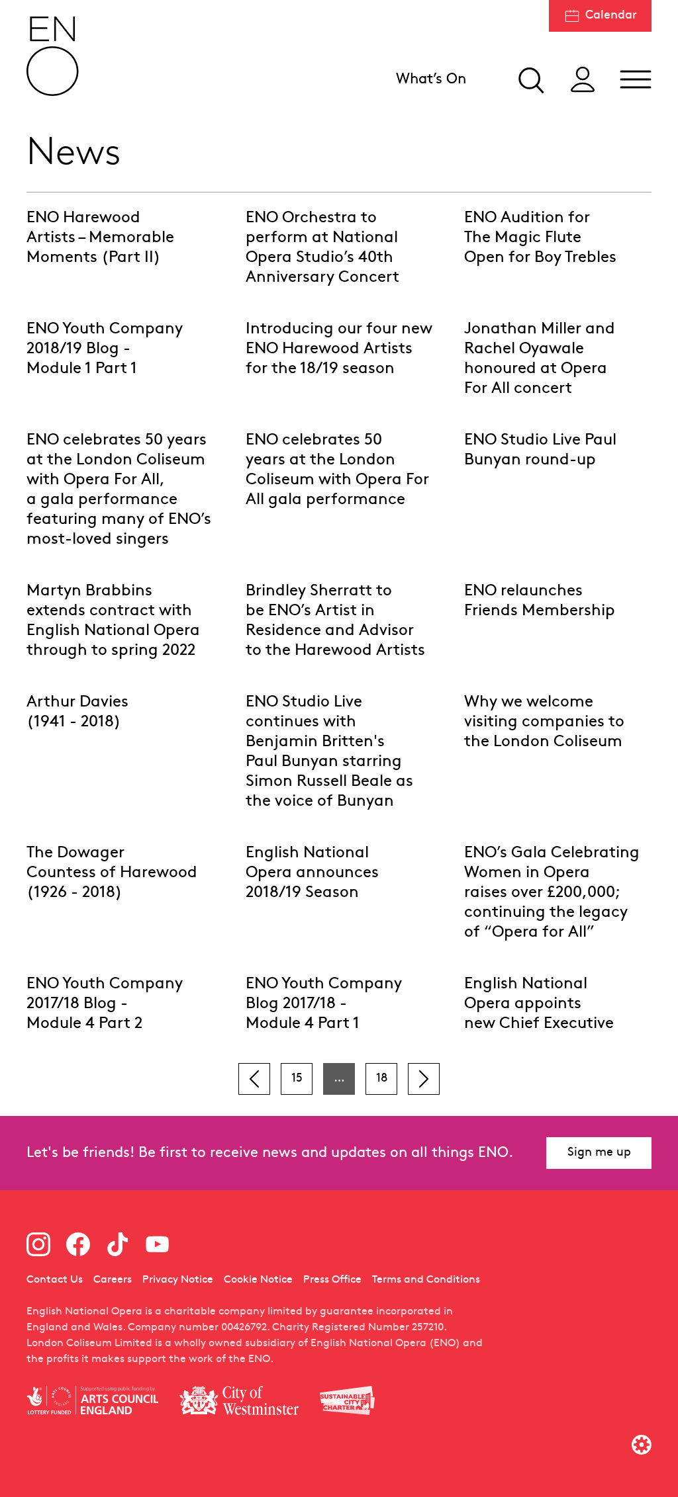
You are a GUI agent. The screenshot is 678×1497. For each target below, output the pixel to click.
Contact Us (54, 1280)
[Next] (424, 1079)
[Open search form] (530, 79)
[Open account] (583, 79)
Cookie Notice (258, 1280)
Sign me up (599, 1152)
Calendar (611, 15)
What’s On (431, 79)
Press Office (332, 1280)
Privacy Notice (177, 1280)
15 (297, 1078)
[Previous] (254, 1079)
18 (381, 1078)
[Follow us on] (38, 1244)
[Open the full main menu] (636, 79)
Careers (112, 1280)
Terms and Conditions (426, 1280)
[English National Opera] (52, 56)
